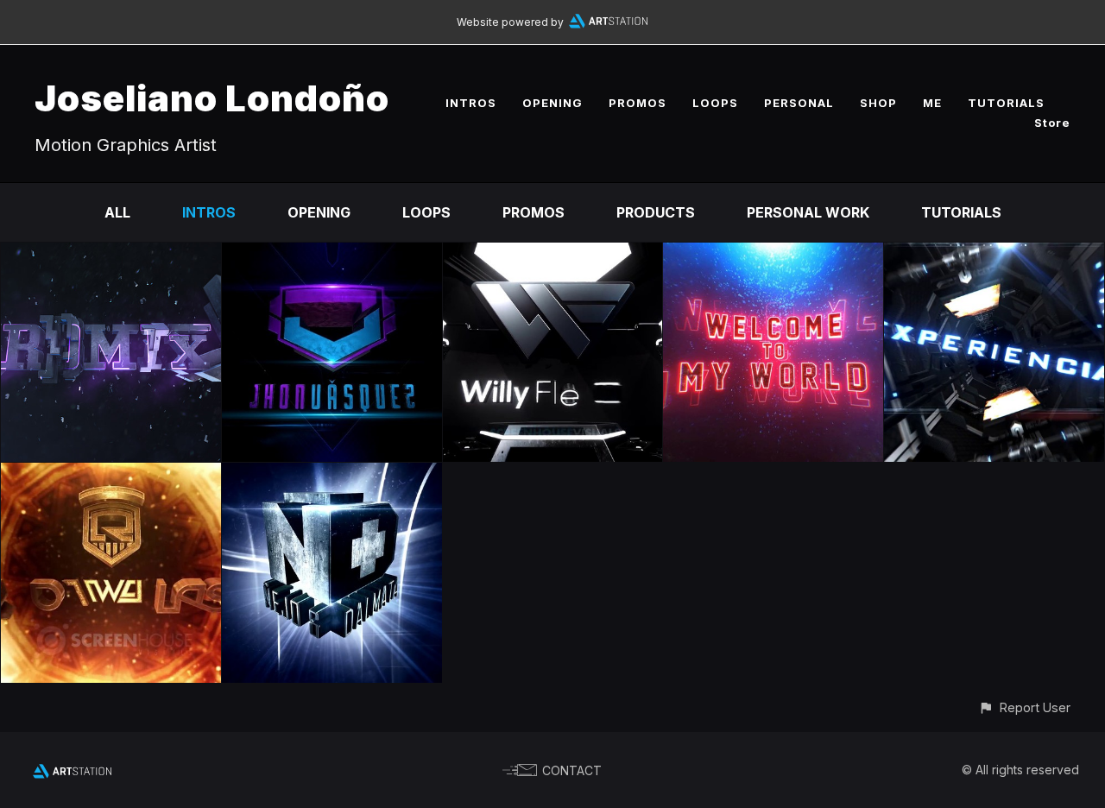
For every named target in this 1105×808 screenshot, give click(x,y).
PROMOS (637, 103)
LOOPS (715, 103)
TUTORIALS (1006, 103)
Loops (426, 212)
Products (655, 212)
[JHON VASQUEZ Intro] (332, 254)
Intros (209, 212)
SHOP (878, 103)
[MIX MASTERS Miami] (994, 254)
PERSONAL (799, 103)
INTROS (470, 103)
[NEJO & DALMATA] (332, 474)
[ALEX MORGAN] (773, 254)
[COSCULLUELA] (111, 474)
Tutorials (961, 212)
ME (932, 103)
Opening (318, 212)
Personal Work (808, 212)
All (117, 212)
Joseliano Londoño (212, 98)
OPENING (552, 103)
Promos (533, 212)
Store (1052, 122)
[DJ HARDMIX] (111, 254)
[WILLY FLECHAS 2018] (553, 254)
